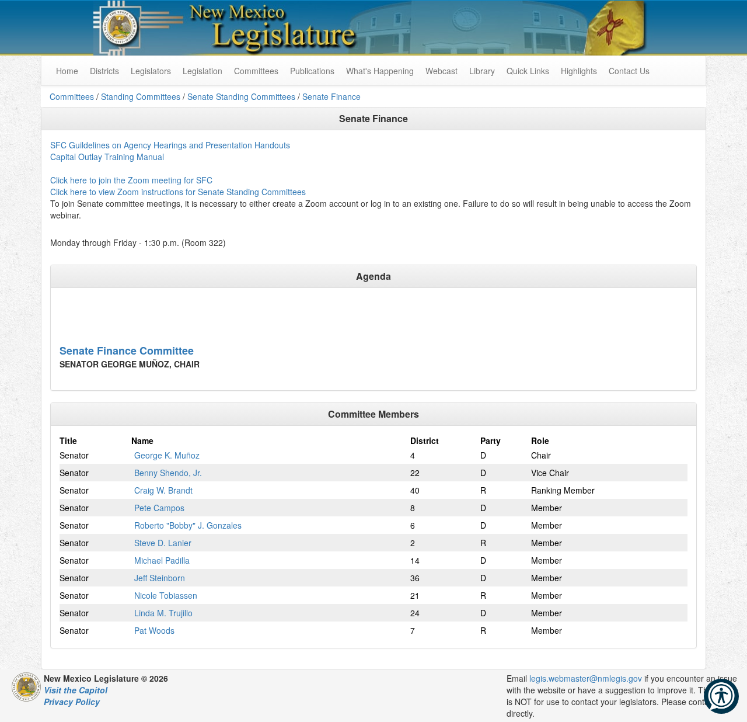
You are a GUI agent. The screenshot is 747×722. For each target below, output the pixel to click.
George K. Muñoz (167, 455)
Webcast (441, 71)
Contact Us (629, 71)
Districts (104, 71)
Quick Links (528, 71)
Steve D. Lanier (162, 543)
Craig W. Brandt (163, 490)
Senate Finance (331, 96)
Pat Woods (154, 630)
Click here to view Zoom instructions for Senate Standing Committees (178, 191)
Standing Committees (140, 96)
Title (68, 440)
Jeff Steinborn (159, 578)
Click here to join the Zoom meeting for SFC (131, 180)
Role (540, 440)
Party (490, 440)
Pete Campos (159, 507)
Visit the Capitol (75, 690)
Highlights (579, 71)
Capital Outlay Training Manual (107, 156)
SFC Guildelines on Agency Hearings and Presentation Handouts (170, 145)
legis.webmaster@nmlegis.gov (585, 678)
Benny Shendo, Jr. (168, 472)
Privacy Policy (72, 701)
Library (482, 71)
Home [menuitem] (67, 71)
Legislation (202, 71)
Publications (312, 71)
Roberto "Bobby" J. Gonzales (188, 525)
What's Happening (380, 71)
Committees (256, 71)
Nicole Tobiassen (165, 595)
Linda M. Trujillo (163, 613)
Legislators (151, 71)
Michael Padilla (162, 560)
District (424, 440)
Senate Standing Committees (241, 96)
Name (142, 440)
